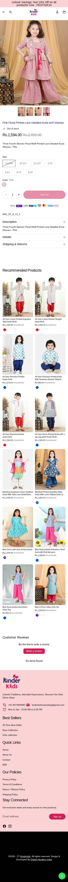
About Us (7, 754)
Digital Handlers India (41, 859)
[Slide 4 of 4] (46, 111)
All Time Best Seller (12, 725)
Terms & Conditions (12, 784)
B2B (5, 764)
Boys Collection (10, 730)
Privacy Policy (9, 779)
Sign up (57, 816)
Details (7, 237)
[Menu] (3, 12)
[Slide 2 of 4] (29, 111)
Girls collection (10, 735)
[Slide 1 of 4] (21, 111)
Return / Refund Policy (14, 789)
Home (6, 749)
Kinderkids (25, 856)
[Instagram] (10, 826)
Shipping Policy (10, 794)
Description (10, 221)
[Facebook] (4, 826)
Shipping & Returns (15, 244)
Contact (6, 759)
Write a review (34, 651)
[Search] (10, 12)
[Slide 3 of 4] (38, 111)
